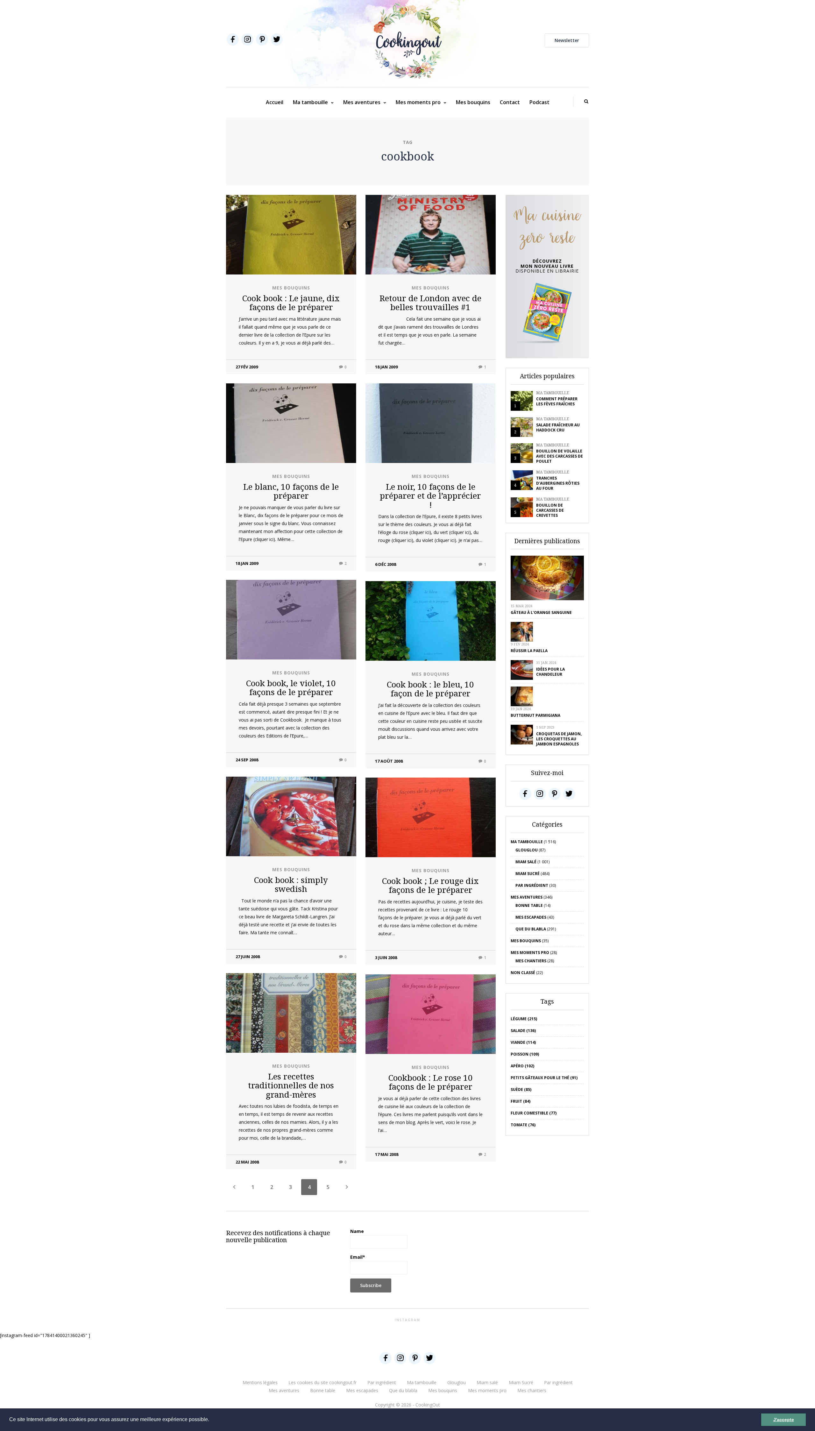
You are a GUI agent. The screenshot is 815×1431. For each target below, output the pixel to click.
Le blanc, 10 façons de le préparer (291, 491)
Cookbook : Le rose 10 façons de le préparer (430, 1082)
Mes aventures (361, 102)
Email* (357, 1257)
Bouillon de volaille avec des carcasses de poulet (559, 456)
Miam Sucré (527, 873)
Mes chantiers (530, 961)
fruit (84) (520, 1101)
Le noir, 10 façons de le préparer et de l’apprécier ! (430, 495)
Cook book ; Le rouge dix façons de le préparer (430, 885)
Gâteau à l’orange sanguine (541, 612)
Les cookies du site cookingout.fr (322, 1382)
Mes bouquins (473, 102)
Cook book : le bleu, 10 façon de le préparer (430, 689)
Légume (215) (524, 1019)
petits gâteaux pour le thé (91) (544, 1077)
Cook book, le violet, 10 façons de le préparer (291, 687)
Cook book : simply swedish (291, 884)
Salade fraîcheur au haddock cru (558, 427)
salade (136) (523, 1030)
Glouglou (526, 850)
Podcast (539, 102)
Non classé (523, 972)
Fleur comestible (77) (533, 1113)
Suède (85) (521, 1089)
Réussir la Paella (529, 650)
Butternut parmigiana (535, 715)
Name (357, 1231)
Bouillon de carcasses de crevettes (550, 510)
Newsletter (567, 40)
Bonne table (529, 905)
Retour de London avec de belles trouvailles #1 (430, 302)
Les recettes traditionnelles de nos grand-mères (291, 1085)
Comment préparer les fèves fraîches (557, 401)
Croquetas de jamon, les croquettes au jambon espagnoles (559, 739)
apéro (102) (522, 1066)
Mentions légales (260, 1382)
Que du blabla (530, 929)
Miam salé (525, 862)
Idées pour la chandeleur (550, 671)
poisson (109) (525, 1054)
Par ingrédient (531, 885)
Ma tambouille (310, 102)
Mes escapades (530, 917)
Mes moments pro (418, 102)
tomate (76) (523, 1125)
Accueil (274, 102)
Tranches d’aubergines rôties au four (557, 483)
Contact (510, 102)
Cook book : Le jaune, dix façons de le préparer (291, 302)
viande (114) (523, 1042)
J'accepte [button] (783, 1419)
